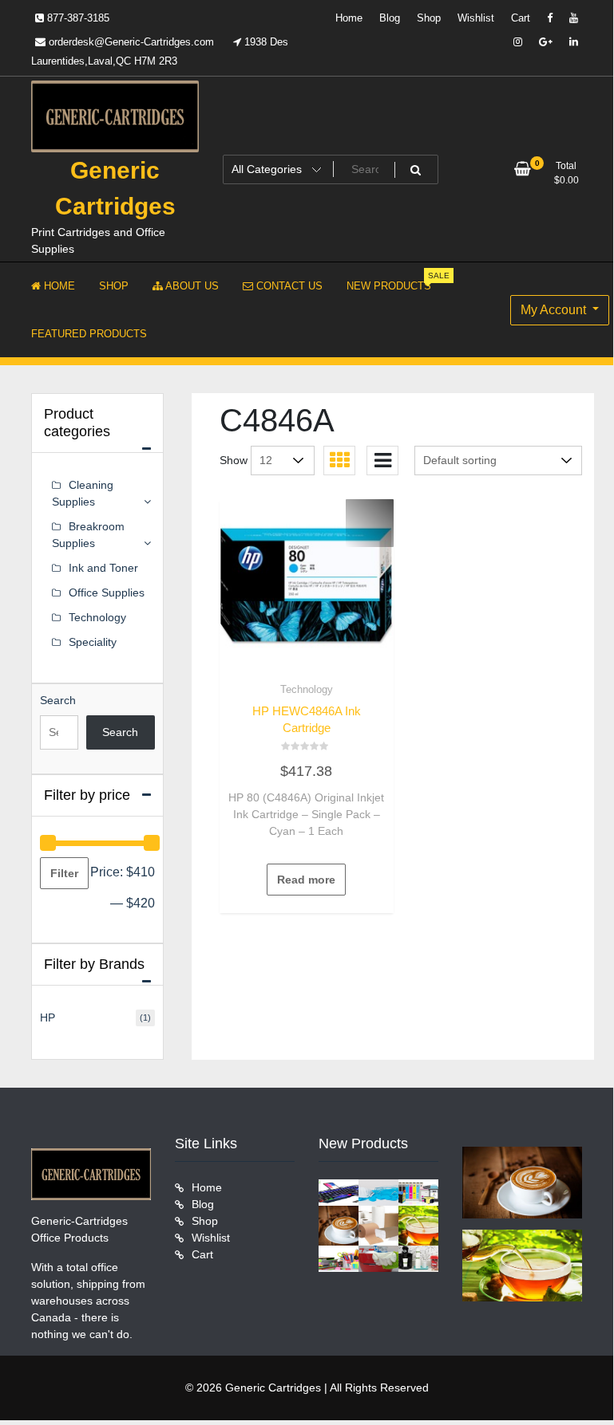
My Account (555, 310)
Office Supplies (107, 592)
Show (234, 460)
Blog (389, 18)
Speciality (93, 642)
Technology (306, 689)
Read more (306, 879)
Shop (429, 18)
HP (47, 1017)
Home (348, 18)
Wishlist (476, 18)
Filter (64, 873)
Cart (520, 18)
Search (58, 700)
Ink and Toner (103, 567)
